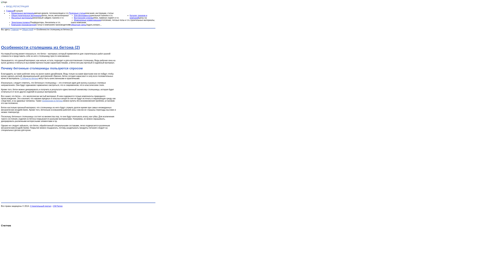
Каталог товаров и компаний (138, 16)
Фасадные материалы (22, 18)
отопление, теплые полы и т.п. (115, 20)
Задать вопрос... (94, 25)
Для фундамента (82, 15)
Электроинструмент (20, 22)
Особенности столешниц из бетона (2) (40, 47)
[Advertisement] (41, 36)
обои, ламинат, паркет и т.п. (106, 18)
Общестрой (27, 29)
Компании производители (23, 25)
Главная (10, 11)
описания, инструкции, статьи (99, 13)
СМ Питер (58, 206)
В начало (18, 11)
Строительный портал (40, 206)
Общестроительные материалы (26, 15)
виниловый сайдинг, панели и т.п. (48, 18)
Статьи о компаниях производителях (53, 25)
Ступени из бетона (29, 78)
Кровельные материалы (22, 13)
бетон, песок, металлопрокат (55, 15)
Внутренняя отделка (83, 18)
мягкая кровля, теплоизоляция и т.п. (51, 13)
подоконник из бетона (52, 101)
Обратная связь (78, 25)
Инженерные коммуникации (87, 20)
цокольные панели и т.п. (101, 15)
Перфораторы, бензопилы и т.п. (45, 22)
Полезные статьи (77, 13)
